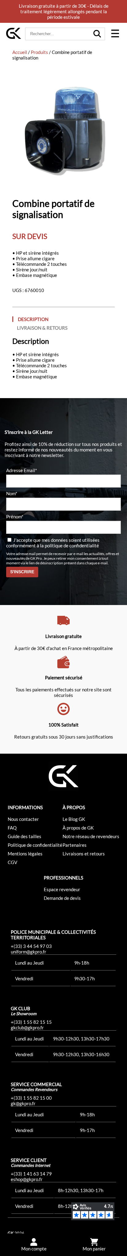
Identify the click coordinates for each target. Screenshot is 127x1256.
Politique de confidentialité (35, 845)
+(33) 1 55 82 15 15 (31, 1022)
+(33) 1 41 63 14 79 (31, 1173)
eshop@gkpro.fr (27, 1179)
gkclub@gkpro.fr (27, 1027)
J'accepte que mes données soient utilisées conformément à (53, 542)
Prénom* (14, 516)
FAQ (12, 827)
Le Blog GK (74, 819)
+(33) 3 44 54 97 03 (31, 946)
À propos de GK (78, 827)
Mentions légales (25, 853)
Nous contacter (23, 819)
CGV (12, 862)
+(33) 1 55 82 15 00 (31, 1098)
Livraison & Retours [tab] (42, 328)
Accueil (19, 52)
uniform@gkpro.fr (28, 951)
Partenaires (75, 845)
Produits (39, 52)
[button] (115, 34)
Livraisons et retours (84, 853)
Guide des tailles (24, 836)
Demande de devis (62, 898)
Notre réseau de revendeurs (91, 836)
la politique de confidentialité (69, 545)
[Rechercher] (97, 33)
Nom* (11, 493)
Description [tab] (33, 319)
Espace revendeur (62, 889)
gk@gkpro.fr (23, 1103)
